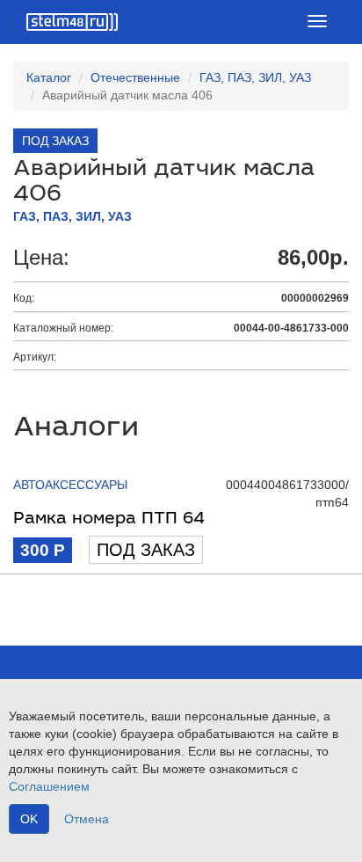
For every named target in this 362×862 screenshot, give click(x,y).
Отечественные (135, 77)
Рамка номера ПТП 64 (109, 519)
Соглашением (49, 786)
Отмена (86, 819)
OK (29, 819)
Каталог (48, 77)
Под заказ (146, 549)
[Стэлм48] (72, 22)
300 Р (42, 550)
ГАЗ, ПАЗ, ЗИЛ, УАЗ (255, 77)
